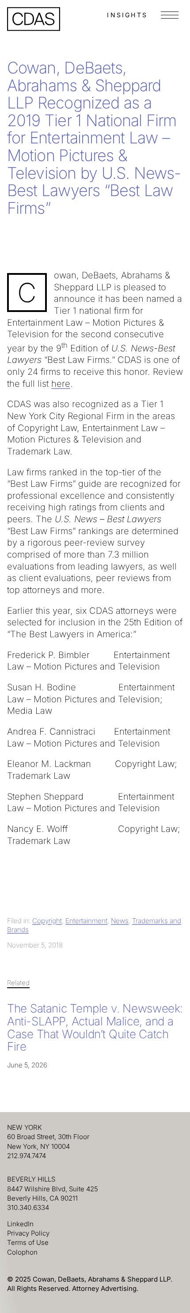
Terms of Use (28, 1242)
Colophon (22, 1252)
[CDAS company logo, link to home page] (33, 19)
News (120, 920)
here (60, 383)
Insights (127, 15)
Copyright (47, 920)
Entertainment (86, 920)
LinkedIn (20, 1224)
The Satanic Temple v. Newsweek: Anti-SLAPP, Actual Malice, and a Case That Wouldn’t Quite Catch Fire (95, 1027)
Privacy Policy (28, 1233)
